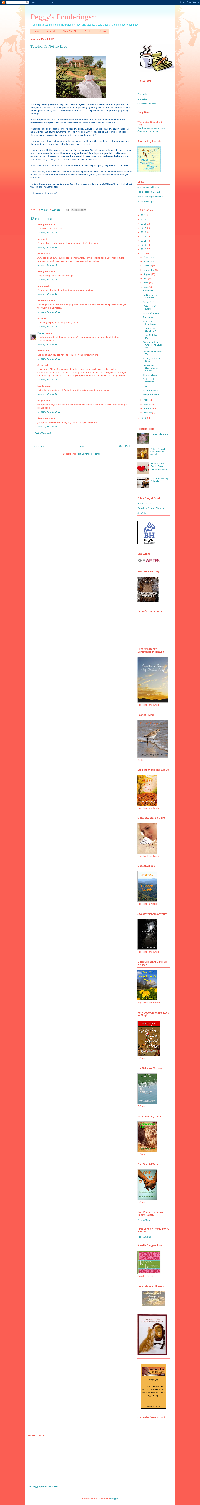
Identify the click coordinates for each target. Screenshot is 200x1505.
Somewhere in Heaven (149, 187)
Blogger (114, 1498)
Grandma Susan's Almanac (151, 508)
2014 (144, 241)
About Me (51, 31)
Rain (145, 386)
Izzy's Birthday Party (150, 336)
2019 (144, 219)
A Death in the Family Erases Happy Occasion (158, 466)
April (146, 400)
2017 (144, 228)
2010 (144, 418)
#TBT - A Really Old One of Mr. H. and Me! (159, 451)
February (148, 408)
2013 (144, 245)
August (147, 274)
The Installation (150, 375)
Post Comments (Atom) (88, 453)
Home (37, 31)
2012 (144, 249)
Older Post (124, 446)
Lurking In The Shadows (150, 296)
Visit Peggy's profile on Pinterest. (43, 1486)
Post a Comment (42, 433)
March (147, 404)
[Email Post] (67, 209)
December (149, 257)
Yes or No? (148, 302)
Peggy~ (41, 333)
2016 (144, 232)
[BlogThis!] (75, 209)
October (148, 265)
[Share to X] (78, 209)
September (149, 270)
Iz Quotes (142, 99)
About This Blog (70, 31)
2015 (144, 236)
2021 (144, 215)
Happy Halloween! (159, 434)
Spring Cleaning (151, 313)
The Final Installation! (150, 322)
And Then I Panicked (148, 380)
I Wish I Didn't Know (150, 307)
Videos (102, 31)
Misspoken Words (152, 394)
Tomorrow (148, 317)
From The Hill (144, 503)
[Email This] (72, 209)
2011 (143, 253)
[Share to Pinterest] (84, 209)
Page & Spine (144, 1220)
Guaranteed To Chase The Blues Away (152, 345)
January (148, 412)
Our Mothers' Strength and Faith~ (150, 368)
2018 (144, 224)
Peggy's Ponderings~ (63, 16)
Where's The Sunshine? (149, 329)
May (146, 287)
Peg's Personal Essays (149, 192)
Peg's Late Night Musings (150, 196)
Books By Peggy (146, 201)
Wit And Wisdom (151, 390)
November (149, 261)
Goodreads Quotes (147, 103)
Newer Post (38, 446)
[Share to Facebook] (81, 209)
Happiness (148, 290)
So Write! (142, 513)
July (146, 278)
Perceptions (143, 94)
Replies (88, 31)
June (146, 282)
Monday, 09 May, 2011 (49, 232)
